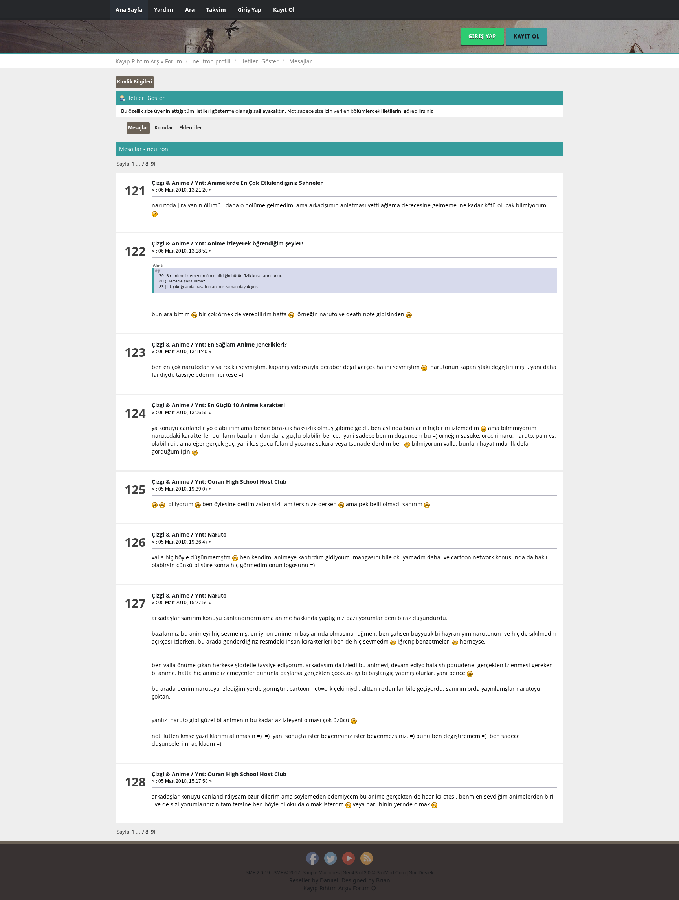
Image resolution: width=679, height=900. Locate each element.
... (138, 163)
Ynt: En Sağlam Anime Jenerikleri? (241, 344)
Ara (190, 9)
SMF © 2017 (286, 873)
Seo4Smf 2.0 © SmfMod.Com (374, 873)
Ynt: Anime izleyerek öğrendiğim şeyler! (249, 243)
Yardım (163, 9)
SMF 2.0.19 (258, 873)
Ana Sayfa (129, 9)
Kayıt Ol (283, 9)
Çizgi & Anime (170, 182)
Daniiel (329, 880)
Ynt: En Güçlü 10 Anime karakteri (240, 405)
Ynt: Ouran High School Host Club (240, 481)
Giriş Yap (249, 9)
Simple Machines (321, 873)
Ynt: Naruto (211, 534)
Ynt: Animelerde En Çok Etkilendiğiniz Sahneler (259, 182)
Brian (383, 880)
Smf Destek (421, 873)
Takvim (216, 9)
